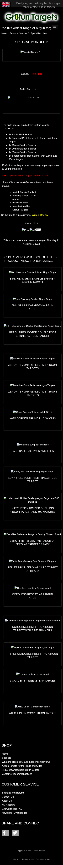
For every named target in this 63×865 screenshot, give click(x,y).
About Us (7, 800)
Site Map (16, 859)
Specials (6, 757)
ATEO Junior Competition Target (32, 713)
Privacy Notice (28, 859)
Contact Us (8, 796)
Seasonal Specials (18, 33)
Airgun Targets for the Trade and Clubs (22, 765)
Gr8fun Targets (39, 851)
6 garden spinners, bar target (32, 680)
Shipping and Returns (13, 792)
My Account (8, 804)
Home (3, 33)
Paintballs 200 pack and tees (32, 450)
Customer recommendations (17, 773)
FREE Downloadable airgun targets (20, 769)
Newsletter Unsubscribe (14, 812)
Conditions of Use (43, 859)
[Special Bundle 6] (30, 52)
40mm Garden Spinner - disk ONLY (32, 418)
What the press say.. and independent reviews (26, 761)
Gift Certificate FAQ (12, 808)
